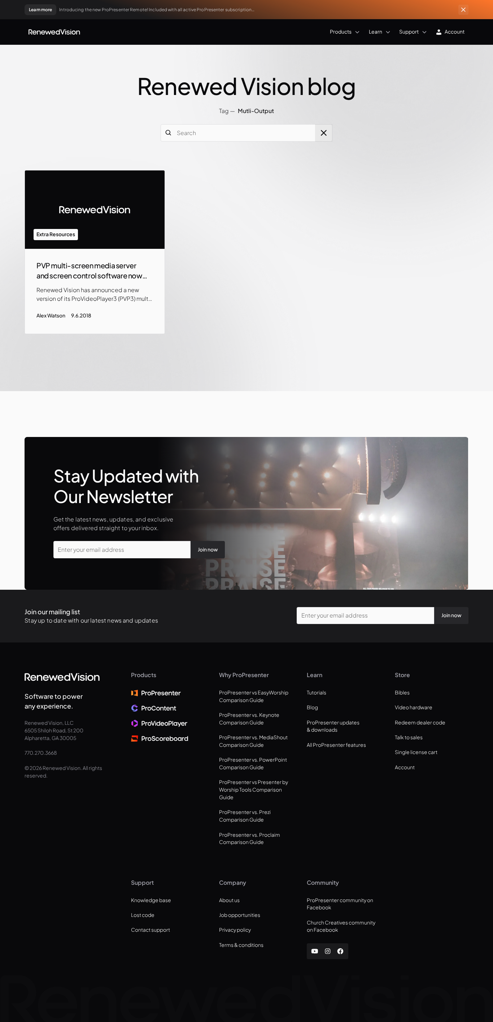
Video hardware (413, 707)
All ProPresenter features (336, 745)
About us (229, 900)
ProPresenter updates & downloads (333, 726)
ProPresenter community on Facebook (340, 904)
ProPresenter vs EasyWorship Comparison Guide (253, 696)
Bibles (402, 692)
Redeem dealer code (420, 722)
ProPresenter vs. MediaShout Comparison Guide (253, 741)
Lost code (142, 915)
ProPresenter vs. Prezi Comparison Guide (245, 816)
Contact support (150, 930)
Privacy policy (235, 930)
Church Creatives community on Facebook (341, 926)
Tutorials (316, 692)
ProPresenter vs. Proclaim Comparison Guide (249, 838)
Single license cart (416, 752)
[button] (221, 32)
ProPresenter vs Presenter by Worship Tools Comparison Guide (253, 789)
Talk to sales (409, 737)
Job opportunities (239, 915)
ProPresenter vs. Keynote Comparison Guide (249, 719)
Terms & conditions (241, 945)
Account (405, 767)
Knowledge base (151, 900)
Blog (312, 707)
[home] (54, 32)
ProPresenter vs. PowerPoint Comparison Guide (253, 763)
